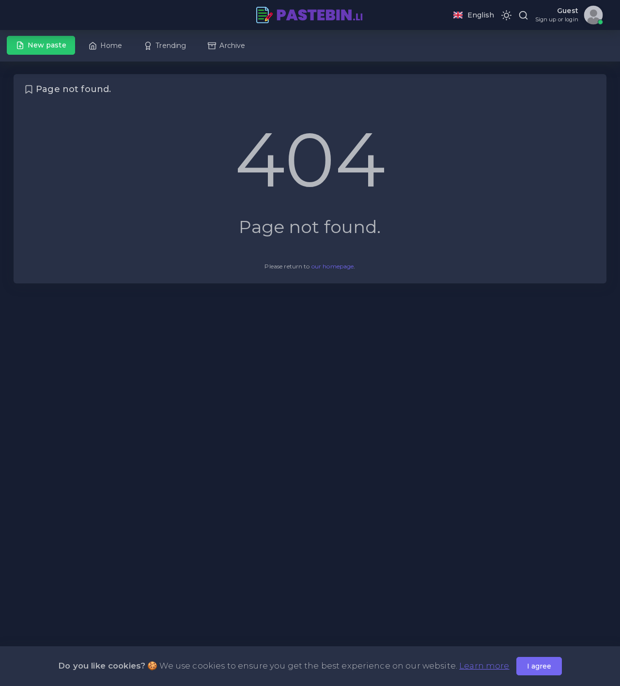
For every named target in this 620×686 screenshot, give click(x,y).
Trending (170, 45)
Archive (232, 45)
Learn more (484, 665)
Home (111, 45)
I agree (539, 666)
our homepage (332, 266)
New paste (47, 45)
